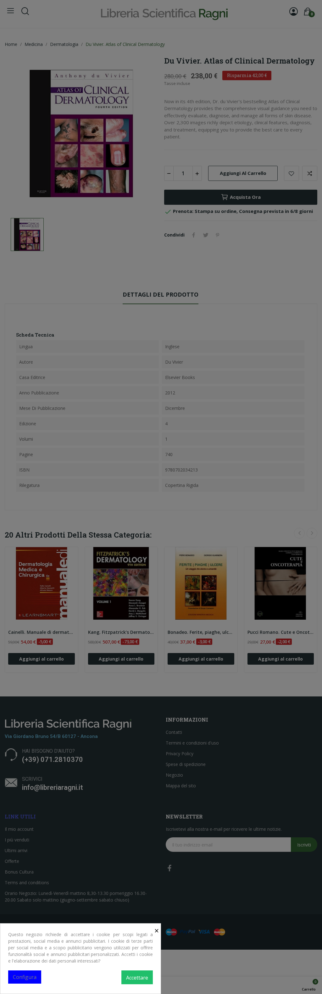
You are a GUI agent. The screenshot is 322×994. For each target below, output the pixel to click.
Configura (24, 977)
